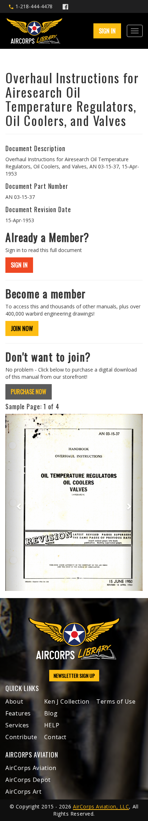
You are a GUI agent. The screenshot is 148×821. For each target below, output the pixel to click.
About (14, 701)
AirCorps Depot (28, 780)
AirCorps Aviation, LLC (101, 806)
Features (18, 713)
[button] (15, 502)
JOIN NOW (22, 328)
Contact (55, 737)
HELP (52, 725)
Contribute (21, 737)
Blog (51, 713)
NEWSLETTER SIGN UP (74, 675)
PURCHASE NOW (28, 391)
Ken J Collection (66, 701)
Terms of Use (116, 701)
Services (17, 725)
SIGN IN (19, 265)
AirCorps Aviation (30, 768)
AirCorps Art (23, 792)
